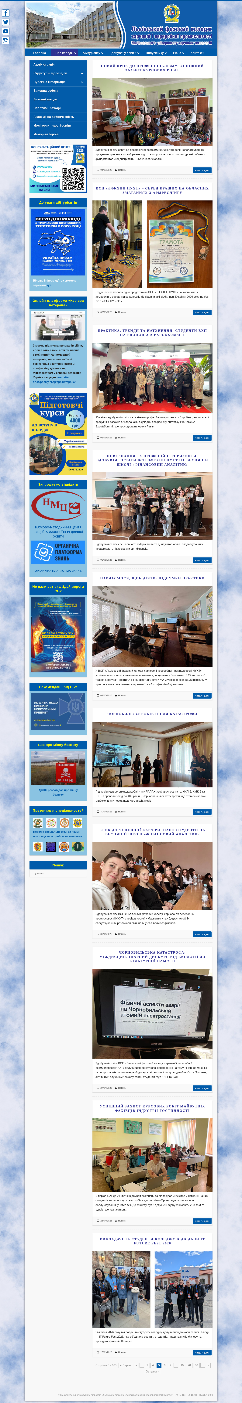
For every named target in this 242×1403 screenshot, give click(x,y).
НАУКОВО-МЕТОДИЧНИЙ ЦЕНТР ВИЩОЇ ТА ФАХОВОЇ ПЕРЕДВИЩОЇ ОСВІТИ (58, 532)
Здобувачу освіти (123, 53)
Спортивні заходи (47, 108)
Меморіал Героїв (46, 134)
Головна (39, 53)
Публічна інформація (49, 82)
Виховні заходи (45, 99)
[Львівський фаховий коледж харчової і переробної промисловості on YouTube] (5, 31)
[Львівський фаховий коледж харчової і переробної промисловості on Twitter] (5, 22)
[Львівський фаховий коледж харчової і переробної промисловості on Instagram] (5, 40)
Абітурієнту (91, 53)
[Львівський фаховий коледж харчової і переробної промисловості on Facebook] (5, 13)
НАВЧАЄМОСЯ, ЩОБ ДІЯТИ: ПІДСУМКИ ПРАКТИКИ (152, 578)
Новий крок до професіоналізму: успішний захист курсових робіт (152, 68)
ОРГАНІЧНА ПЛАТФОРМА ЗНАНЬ (58, 570)
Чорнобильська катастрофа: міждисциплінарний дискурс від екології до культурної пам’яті (152, 957)
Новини (122, 170)
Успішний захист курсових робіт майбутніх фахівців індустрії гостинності (152, 1108)
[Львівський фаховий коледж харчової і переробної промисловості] (121, 3)
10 (182, 1365)
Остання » (152, 1371)
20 (189, 1365)
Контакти (197, 53)
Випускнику (155, 53)
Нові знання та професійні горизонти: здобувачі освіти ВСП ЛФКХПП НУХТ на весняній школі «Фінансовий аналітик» (152, 460)
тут (49, 285)
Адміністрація (43, 64)
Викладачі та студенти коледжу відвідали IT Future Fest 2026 (152, 1241)
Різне (177, 53)
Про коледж (64, 53)
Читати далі (202, 170)
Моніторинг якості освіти (52, 125)
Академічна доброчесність (53, 116)
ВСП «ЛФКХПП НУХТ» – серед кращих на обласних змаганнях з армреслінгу (152, 190)
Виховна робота (45, 90)
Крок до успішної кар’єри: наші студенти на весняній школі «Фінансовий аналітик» (152, 832)
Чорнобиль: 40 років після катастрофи (152, 714)
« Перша (125, 1365)
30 (196, 1365)
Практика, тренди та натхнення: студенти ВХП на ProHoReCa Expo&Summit (152, 333)
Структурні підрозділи (50, 73)
